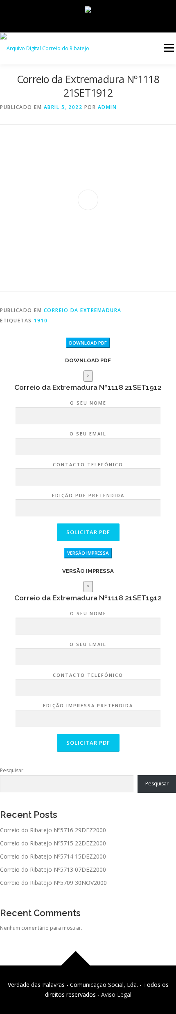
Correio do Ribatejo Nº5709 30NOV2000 (53, 883)
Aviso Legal (116, 994)
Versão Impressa (88, 553)
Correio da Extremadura (83, 310)
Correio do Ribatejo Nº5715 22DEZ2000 (53, 843)
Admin (107, 107)
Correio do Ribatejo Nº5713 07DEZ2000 (53, 869)
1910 (40, 320)
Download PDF (88, 343)
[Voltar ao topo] (75, 965)
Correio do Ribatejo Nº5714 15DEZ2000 (53, 856)
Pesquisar (11, 770)
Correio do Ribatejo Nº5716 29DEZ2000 (53, 830)
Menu (168, 47)
